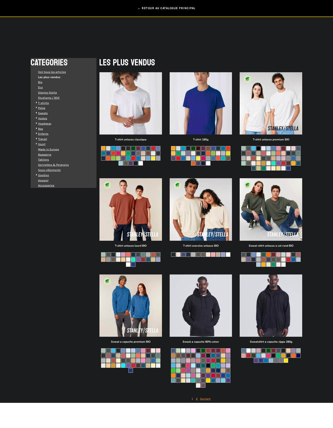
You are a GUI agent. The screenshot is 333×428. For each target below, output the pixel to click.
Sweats (43, 113)
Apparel (43, 180)
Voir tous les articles (52, 72)
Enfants (43, 133)
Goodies (43, 175)
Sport (42, 144)
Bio (40, 82)
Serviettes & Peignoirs (53, 164)
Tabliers (43, 159)
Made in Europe (48, 149)
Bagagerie (44, 154)
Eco (40, 87)
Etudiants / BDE (49, 97)
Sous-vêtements (49, 170)
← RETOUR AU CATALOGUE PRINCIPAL (166, 8)
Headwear (44, 123)
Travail (42, 139)
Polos (41, 108)
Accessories (46, 185)
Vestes (42, 118)
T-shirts (43, 103)
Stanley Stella (47, 92)
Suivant (205, 398)
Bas (40, 128)
